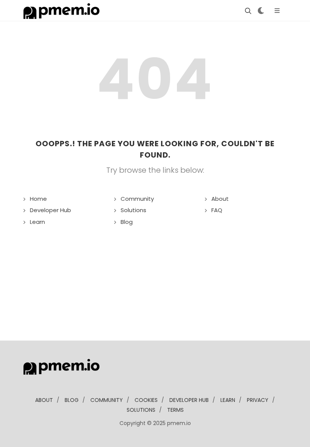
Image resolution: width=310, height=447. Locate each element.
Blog (127, 222)
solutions (141, 410)
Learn (37, 222)
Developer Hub (50, 210)
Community (137, 199)
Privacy (257, 400)
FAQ (216, 210)
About (220, 199)
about (44, 400)
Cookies (146, 400)
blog (72, 400)
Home (38, 199)
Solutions (133, 210)
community (106, 400)
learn (227, 400)
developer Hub (189, 400)
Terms (175, 410)
